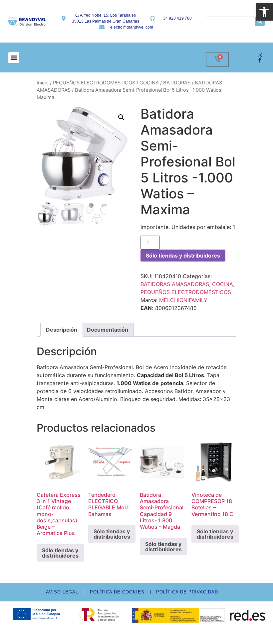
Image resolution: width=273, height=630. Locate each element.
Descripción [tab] (61, 329)
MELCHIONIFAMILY (183, 300)
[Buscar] (259, 21)
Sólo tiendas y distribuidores (183, 255)
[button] (264, 12)
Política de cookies (117, 591)
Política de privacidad (187, 591)
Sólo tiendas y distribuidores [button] (60, 553)
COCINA (149, 83)
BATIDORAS (176, 83)
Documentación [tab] (107, 329)
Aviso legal (62, 591)
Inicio (43, 83)
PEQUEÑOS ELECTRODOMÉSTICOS (94, 83)
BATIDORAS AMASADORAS (174, 284)
